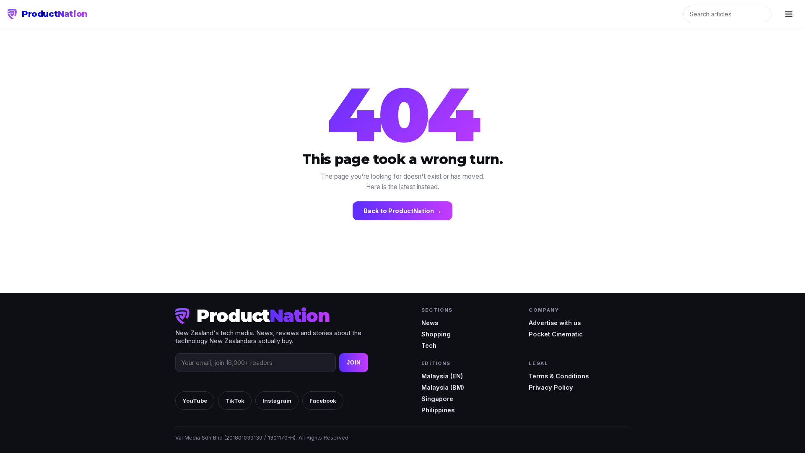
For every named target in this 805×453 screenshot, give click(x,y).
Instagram (276, 400)
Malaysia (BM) (442, 387)
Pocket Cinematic (556, 334)
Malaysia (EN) (442, 376)
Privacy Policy (551, 387)
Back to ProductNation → (402, 210)
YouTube (194, 400)
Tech (428, 345)
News (429, 322)
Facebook (322, 400)
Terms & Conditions (559, 376)
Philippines (437, 410)
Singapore (437, 398)
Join (354, 362)
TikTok (234, 400)
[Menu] (788, 14)
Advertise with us (555, 322)
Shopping (436, 334)
